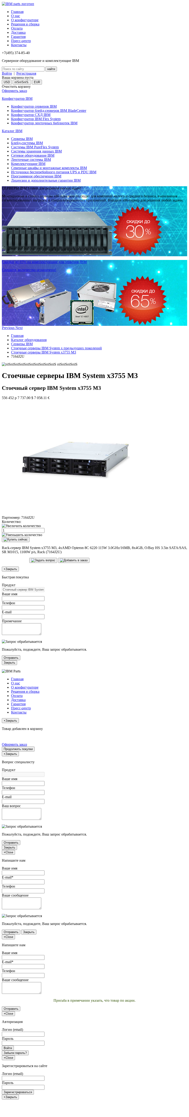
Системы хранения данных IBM (36, 151)
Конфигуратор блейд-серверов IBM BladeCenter (48, 111)
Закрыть (9, 662)
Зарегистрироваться (18, 1092)
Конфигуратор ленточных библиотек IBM (44, 123)
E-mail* (7, 877)
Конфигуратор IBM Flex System (36, 119)
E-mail (7, 612)
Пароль (7, 1039)
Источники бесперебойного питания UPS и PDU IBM (53, 172)
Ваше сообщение (15, 895)
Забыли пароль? (15, 1053)
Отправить (11, 657)
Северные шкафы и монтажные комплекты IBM (49, 168)
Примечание (12, 621)
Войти (7, 73)
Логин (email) (12, 1030)
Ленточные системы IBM (31, 160)
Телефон (8, 603)
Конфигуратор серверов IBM (34, 106)
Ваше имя (9, 594)
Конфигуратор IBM (17, 99)
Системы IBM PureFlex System (35, 147)
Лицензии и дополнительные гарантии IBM (46, 180)
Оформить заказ (14, 91)
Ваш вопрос (11, 806)
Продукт (8, 585)
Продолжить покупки (18, 749)
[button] (8, 328)
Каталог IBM (12, 131)
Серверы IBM (22, 139)
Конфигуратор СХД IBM (30, 115)
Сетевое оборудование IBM (32, 155)
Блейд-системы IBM (27, 143)
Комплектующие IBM (28, 164)
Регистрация (26, 73)
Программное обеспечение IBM (36, 176)
